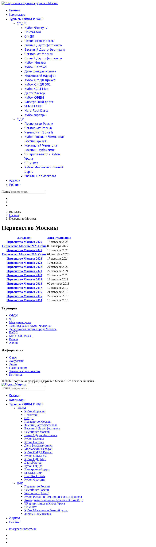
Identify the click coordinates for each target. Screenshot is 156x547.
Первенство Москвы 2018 (24, 283)
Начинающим (18, 367)
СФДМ (21, 23)
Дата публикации (59, 237)
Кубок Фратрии (35, 115)
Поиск (6, 191)
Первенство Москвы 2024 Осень (24, 254)
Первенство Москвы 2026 (24, 241)
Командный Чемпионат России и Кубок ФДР (41, 147)
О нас (13, 357)
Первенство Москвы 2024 (24, 258)
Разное (13, 339)
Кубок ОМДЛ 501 (37, 84)
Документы (16, 361)
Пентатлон (32, 32)
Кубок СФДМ (34, 97)
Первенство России (38, 123)
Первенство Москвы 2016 (24, 292)
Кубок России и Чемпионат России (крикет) (44, 138)
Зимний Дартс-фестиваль (43, 45)
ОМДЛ (29, 36)
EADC (13, 332)
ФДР (20, 119)
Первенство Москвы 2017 (24, 287)
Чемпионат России (38, 128)
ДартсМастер (34, 93)
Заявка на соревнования (24, 371)
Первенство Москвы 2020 (24, 275)
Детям (13, 364)
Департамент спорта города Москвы (33, 329)
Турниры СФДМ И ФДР (26, 19)
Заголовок (24, 237)
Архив (13, 342)
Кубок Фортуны (36, 27)
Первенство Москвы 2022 (24, 266)
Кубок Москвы (35, 62)
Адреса (14, 180)
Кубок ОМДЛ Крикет (40, 80)
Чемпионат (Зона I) (38, 132)
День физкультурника (40, 71)
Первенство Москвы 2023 (24, 262)
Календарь (17, 14)
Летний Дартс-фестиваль (43, 58)
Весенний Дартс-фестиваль (44, 49)
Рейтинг (15, 184)
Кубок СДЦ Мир (36, 88)
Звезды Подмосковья (40, 176)
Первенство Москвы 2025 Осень (24, 246)
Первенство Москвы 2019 (24, 279)
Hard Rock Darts (36, 110)
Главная (14, 10)
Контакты (15, 374)
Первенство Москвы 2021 (24, 271)
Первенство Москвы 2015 (24, 296)
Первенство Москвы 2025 (24, 250)
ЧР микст (31, 163)
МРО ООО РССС (20, 335)
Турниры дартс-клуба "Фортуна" (30, 325)
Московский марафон (40, 75)
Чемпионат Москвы (38, 54)
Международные (20, 322)
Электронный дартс (38, 102)
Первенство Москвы (39, 40)
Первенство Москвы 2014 (24, 300)
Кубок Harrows (35, 67)
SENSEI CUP (33, 106)
